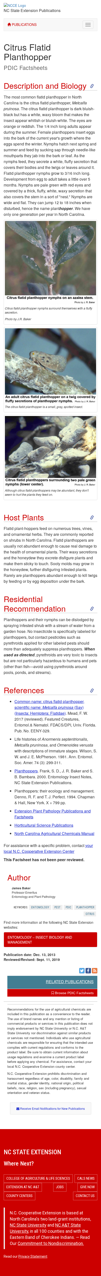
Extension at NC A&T (22, 1187)
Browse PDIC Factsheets (74, 993)
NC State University (28, 1225)
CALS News (86, 1178)
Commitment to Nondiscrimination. (51, 1243)
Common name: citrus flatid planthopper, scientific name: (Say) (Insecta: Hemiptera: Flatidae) (49, 707)
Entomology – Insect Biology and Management (40, 940)
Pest (57, 907)
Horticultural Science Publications (43, 825)
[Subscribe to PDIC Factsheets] (94, 970)
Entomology (40, 907)
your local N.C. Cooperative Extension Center (48, 848)
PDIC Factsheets (26, 67)
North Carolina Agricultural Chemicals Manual (54, 833)
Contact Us (85, 1196)
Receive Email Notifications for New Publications (52, 1108)
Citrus (90, 914)
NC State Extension (32, 1152)
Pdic (68, 907)
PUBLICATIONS (24, 24)
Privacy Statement (32, 1256)
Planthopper (85, 907)
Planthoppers (26, 771)
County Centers (19, 1196)
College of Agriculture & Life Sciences (38, 1178)
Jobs (60, 1187)
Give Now (87, 1187)
